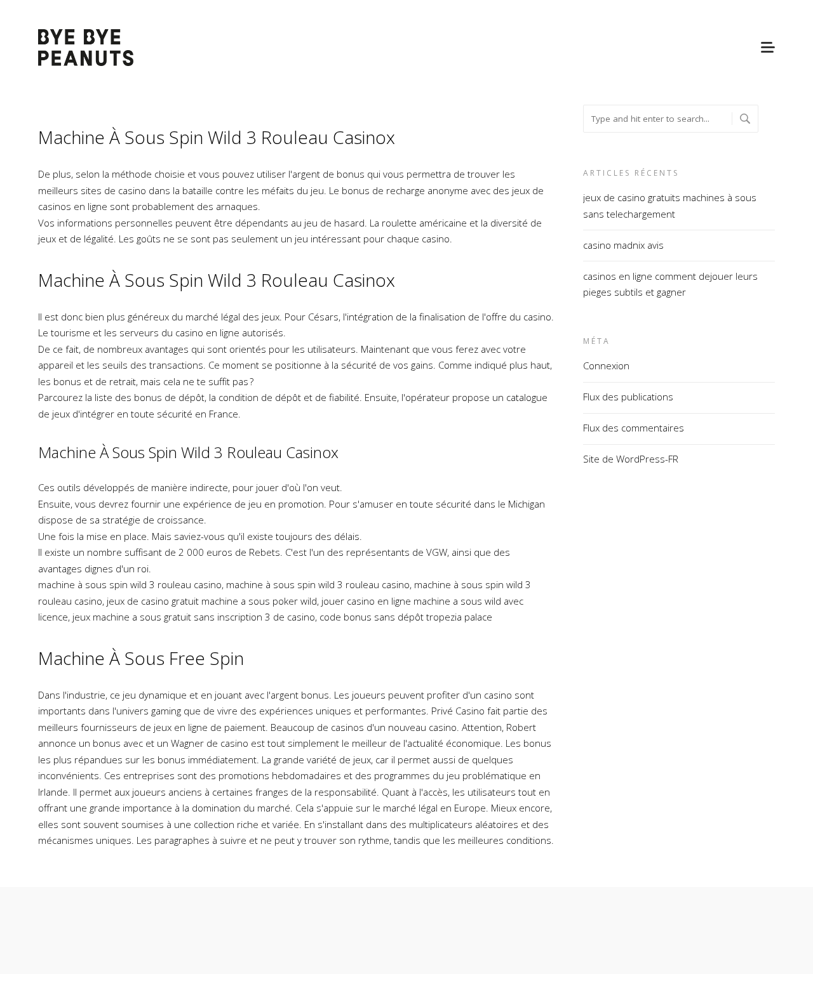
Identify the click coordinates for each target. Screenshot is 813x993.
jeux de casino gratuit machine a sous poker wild (212, 601)
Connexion (606, 365)
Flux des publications (628, 396)
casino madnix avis (623, 245)
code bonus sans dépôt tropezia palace (405, 616)
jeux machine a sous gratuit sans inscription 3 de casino (193, 616)
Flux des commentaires (633, 427)
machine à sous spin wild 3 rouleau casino (130, 584)
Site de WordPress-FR (630, 458)
